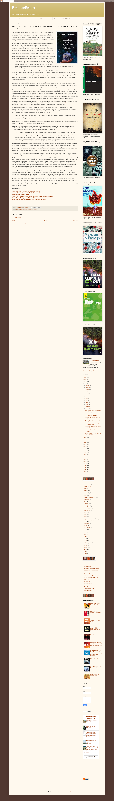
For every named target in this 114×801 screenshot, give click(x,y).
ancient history (87, 507)
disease (85, 544)
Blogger (70, 791)
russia (85, 516)
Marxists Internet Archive (89, 588)
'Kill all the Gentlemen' (45, 19)
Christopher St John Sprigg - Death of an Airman (93, 427)
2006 (85, 472)
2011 (85, 461)
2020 (85, 442)
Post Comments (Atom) (23, 223)
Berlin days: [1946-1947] (91, 720)
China (85, 540)
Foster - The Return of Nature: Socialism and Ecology (26, 191)
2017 (85, 448)
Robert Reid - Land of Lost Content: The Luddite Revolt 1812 (95, 605)
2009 (85, 465)
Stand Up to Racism (88, 572)
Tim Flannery (86, 738)
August (87, 394)
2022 (85, 438)
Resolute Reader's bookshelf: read (91, 717)
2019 (85, 444)
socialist (35, 209)
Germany (86, 505)
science (85, 501)
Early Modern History (89, 518)
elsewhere (65, 103)
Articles (24, 19)
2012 (85, 459)
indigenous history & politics (90, 520)
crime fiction (87, 510)
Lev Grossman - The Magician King (94, 675)
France (85, 525)
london (85, 531)
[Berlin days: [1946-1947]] (85, 722)
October (87, 389)
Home (12, 19)
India (85, 534)
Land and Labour (33, 19)
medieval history (87, 508)
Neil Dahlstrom (86, 752)
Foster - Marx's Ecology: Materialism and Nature (25, 198)
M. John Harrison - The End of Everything (95, 667)
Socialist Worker (87, 566)
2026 (85, 377)
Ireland (85, 549)
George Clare (89, 721)
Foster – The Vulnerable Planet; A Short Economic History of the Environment (32, 196)
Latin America (87, 527)
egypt (85, 532)
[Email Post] (31, 207)
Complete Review (88, 583)
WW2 (85, 512)
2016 (85, 450)
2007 (85, 469)
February (88, 406)
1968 (85, 551)
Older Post (75, 220)
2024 (85, 381)
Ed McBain (89, 727)
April (87, 402)
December (88, 385)
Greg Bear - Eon (94, 658)
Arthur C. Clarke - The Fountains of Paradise (93, 430)
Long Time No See (90, 726)
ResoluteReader (23, 7)
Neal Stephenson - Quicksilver (94, 635)
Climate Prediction (88, 585)
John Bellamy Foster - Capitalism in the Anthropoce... (93, 411)
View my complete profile (88, 371)
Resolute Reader (95, 360)
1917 (85, 538)
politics (31, 209)
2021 (85, 440)
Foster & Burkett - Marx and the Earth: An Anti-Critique (27, 193)
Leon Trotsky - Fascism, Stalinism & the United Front (95, 620)
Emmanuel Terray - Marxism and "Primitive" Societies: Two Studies (95, 613)
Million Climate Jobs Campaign (91, 577)
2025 (85, 379)
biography (86, 503)
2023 (85, 383)
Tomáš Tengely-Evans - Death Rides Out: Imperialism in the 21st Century (95, 629)
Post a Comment (17, 217)
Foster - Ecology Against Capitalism (21, 194)
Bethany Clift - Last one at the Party (93, 421)
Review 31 (86, 579)
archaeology (86, 523)
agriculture (86, 499)
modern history (87, 486)
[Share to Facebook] (38, 207)
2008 (85, 467)
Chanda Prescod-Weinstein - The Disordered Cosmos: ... (92, 418)
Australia (86, 547)
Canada (85, 545)
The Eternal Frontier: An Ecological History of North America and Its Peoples (91, 734)
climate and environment (21, 209)
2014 (85, 455)
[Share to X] (37, 207)
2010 (85, 463)
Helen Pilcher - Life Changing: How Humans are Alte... (93, 423)
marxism (28, 209)
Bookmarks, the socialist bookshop (91, 568)
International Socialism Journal (91, 570)
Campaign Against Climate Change (91, 575)
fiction (85, 495)
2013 (85, 457)
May (87, 400)
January (87, 408)
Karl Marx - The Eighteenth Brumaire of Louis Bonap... (92, 414)
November (88, 387)
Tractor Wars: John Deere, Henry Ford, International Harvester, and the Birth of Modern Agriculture (92, 749)
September (88, 391)
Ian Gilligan (89, 743)
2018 (85, 446)
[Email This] (34, 207)
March (87, 404)
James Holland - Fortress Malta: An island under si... (93, 434)
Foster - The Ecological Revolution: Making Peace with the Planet (29, 199)
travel (85, 521)
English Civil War (88, 542)
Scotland (86, 536)
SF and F (86, 492)
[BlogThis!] (35, 207)
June (87, 398)
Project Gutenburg (88, 590)
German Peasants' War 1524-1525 (62, 19)
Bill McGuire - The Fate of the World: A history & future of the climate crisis (96, 644)
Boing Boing (87, 586)
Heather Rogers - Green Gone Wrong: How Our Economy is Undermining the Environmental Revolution (96, 653)
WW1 (85, 529)
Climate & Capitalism (89, 574)
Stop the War (87, 581)
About (18, 19)
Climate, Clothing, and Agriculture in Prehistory (91, 741)
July (87, 396)
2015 (85, 452)
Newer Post (14, 220)
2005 (85, 474)
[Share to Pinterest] (40, 207)
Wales (85, 553)
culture (85, 514)
